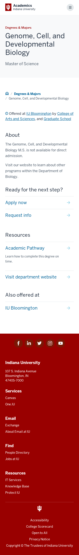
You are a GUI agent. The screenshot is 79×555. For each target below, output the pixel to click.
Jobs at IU (12, 459)
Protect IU (12, 493)
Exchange (12, 425)
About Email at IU (17, 432)
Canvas (10, 398)
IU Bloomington (38, 113)
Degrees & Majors (27, 94)
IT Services (13, 480)
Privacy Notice (39, 539)
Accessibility (39, 520)
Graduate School (57, 119)
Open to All (39, 533)
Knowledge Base (17, 486)
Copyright (13, 546)
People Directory (17, 453)
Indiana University (60, 546)
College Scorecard (39, 527)
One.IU (10, 404)
